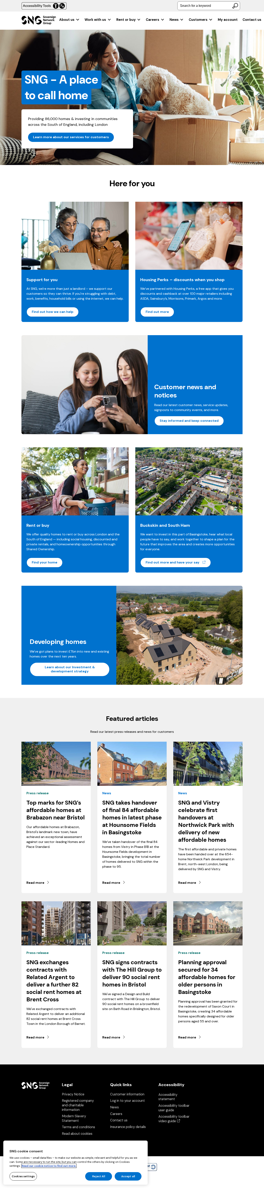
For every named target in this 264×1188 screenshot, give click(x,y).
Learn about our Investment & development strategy (70, 669)
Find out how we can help (52, 312)
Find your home (44, 562)
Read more (35, 882)
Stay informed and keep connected (189, 420)
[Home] (38, 20)
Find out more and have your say (178, 562)
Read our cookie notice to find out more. (49, 1166)
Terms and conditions (78, 1127)
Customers (198, 20)
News (174, 20)
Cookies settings (23, 1176)
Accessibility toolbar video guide (174, 1118)
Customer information (127, 1094)
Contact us (252, 20)
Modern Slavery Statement (74, 1118)
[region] (75, 1163)
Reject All (98, 1176)
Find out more (157, 312)
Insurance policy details (128, 1127)
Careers (152, 20)
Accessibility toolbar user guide (174, 1107)
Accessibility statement (167, 1097)
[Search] (235, 5)
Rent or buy (126, 20)
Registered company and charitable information (78, 1105)
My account (228, 20)
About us (66, 20)
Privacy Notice (73, 1094)
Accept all (128, 1176)
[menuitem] (69, 19)
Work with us (95, 20)
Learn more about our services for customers (71, 137)
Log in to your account (127, 1100)
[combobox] (208, 5)
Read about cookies (77, 1133)
